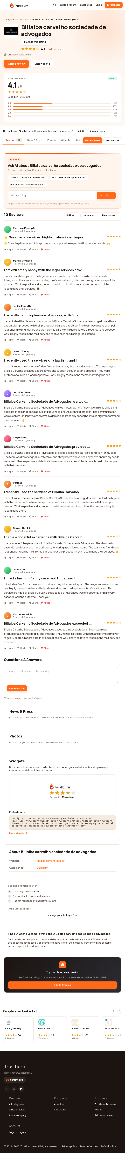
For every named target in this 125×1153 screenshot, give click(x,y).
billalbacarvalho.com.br (51, 861)
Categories (86, 4)
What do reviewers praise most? (69, 177)
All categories (16, 1104)
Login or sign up (18, 1132)
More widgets (16, 833)
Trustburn (14, 1066)
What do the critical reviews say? (28, 177)
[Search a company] (54, 5)
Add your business (105, 1115)
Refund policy (108, 1146)
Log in (99, 4)
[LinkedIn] (21, 1089)
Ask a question (17, 688)
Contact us (60, 1109)
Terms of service (89, 1146)
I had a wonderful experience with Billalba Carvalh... (44, 537)
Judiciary (23, 19)
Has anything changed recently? (27, 184)
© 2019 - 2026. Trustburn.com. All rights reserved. (31, 1146)
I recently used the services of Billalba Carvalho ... (43, 492)
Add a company (18, 1115)
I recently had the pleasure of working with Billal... (43, 315)
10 (68, 797)
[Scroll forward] (119, 1011)
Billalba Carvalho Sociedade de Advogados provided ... (47, 446)
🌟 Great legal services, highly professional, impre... (45, 237)
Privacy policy (69, 1146)
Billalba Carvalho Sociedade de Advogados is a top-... (46, 401)
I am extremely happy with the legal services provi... (44, 270)
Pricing (98, 1109)
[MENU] (5, 5)
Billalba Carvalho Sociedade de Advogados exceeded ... (48, 623)
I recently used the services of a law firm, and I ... (42, 360)
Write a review (68, 4)
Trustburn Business (105, 1104)
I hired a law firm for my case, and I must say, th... (42, 578)
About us (59, 1104)
